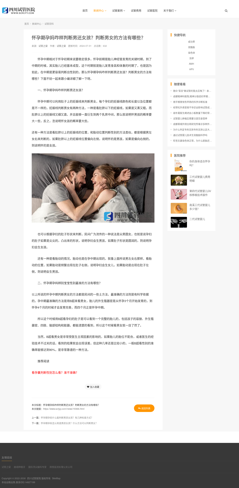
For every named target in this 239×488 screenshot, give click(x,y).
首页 (85, 10)
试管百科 (49, 23)
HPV (191, 69)
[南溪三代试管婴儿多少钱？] (179, 208)
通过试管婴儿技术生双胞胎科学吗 (190, 135)
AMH (191, 63)
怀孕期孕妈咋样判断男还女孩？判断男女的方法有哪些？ (89, 37)
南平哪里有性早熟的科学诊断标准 (190, 101)
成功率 (191, 41)
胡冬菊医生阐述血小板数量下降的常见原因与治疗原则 (192, 112)
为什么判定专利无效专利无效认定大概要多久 (192, 129)
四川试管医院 (34, 478)
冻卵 (191, 58)
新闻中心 (98, 10)
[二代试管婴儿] (179, 222)
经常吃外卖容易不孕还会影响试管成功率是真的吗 (192, 107)
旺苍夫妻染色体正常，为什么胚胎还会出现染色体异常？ (192, 140)
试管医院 (152, 10)
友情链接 (7, 457)
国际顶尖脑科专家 (37, 466)
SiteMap (56, 478)
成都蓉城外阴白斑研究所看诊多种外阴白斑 (192, 124)
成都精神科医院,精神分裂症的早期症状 (192, 96)
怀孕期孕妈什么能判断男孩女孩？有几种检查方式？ (67, 417)
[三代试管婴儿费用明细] (179, 180)
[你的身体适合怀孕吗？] (179, 165)
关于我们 (168, 10)
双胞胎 (191, 47)
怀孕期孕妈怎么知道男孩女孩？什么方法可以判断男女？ (69, 423)
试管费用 (136, 10)
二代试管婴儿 (197, 219)
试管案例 (117, 10)
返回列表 (145, 408)
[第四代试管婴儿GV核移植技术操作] (179, 194)
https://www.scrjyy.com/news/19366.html (63, 408)
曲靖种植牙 (19, 466)
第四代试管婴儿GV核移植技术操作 (200, 193)
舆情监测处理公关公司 (61, 466)
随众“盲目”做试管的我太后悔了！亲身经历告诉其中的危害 (192, 90)
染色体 (191, 52)
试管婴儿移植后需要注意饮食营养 (190, 118)
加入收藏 (94, 386)
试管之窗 (43, 45)
